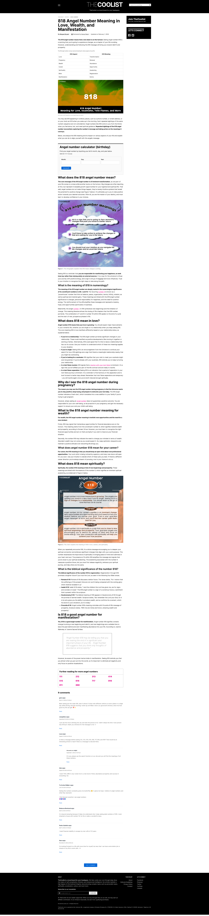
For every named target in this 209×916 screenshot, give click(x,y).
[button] (90, 96)
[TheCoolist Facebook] (129, 35)
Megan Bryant (64, 34)
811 (61, 685)
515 (61, 681)
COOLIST (104, 4)
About (130, 880)
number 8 (101, 292)
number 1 (76, 309)
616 (77, 681)
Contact (129, 886)
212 (77, 676)
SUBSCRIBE (93, 893)
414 (110, 676)
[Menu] (59, 5)
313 (94, 676)
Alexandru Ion (70, 750)
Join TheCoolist (136, 19)
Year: (102, 159)
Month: (63, 159)
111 (60, 676)
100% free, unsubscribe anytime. (137, 21)
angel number (81, 401)
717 (93, 681)
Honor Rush (85, 34)
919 (110, 681)
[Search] (149, 5)
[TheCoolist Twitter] (133, 35)
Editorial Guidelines (126, 882)
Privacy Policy (128, 884)
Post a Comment (90, 865)
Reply (60, 711)
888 (78, 685)
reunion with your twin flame (100, 365)
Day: (82, 159)
